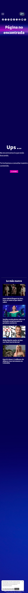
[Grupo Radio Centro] (17, 20)
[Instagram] (8, 20)
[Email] (22, 20)
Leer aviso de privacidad (8, 588)
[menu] (2, 14)
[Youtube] (11, 20)
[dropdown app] (19, 20)
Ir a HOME (14, 171)
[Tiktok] (14, 20)
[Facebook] (3, 20)
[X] (6, 20)
